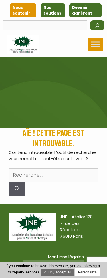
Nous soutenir (21, 10)
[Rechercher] (97, 25)
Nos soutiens (52, 10)
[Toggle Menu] (95, 44)
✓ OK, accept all (57, 272)
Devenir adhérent (82, 10)
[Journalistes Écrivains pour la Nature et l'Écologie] (23, 44)
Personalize (87, 272)
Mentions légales (66, 257)
